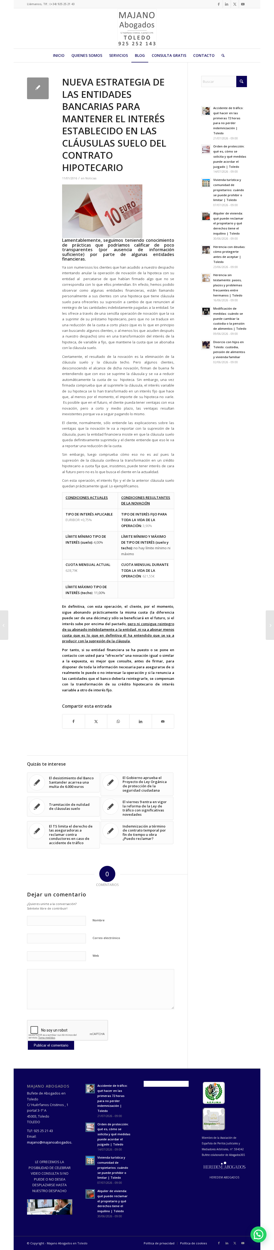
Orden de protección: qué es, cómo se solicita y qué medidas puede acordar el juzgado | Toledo (229, 156)
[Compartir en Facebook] (73, 721)
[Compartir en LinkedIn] (140, 721)
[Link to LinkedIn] (227, 4)
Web (96, 956)
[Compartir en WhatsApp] (118, 721)
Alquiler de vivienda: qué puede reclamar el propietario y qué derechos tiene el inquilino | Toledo (228, 223)
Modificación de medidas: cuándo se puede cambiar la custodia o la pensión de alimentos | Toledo (229, 318)
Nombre (99, 920)
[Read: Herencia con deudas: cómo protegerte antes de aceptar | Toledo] (206, 250)
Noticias (90, 178)
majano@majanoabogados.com (53, 1142)
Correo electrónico (106, 938)
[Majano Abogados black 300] (137, 28)
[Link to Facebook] (219, 4)
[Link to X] (235, 4)
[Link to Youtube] (243, 4)
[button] (258, 1234)
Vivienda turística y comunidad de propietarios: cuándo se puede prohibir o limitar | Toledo (228, 190)
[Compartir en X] (96, 721)
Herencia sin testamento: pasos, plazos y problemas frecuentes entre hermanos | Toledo (227, 285)
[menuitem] (59, 55)
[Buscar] (221, 55)
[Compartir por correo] (163, 721)
